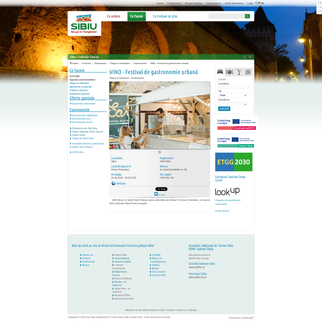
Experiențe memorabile (84, 103)
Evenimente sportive (80, 94)
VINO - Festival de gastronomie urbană (169, 63)
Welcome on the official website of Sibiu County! (149, 310)
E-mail (161, 195)
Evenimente (100, 63)
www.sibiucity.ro (197, 277)
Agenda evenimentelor (82, 79)
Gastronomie (140, 63)
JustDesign (248, 318)
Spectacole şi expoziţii (80, 87)
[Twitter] (245, 258)
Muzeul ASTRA (122, 295)
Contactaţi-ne (213, 3)
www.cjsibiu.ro (196, 267)
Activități (75, 76)
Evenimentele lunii (81, 119)
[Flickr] (242, 258)
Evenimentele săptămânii (85, 115)
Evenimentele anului (82, 122)
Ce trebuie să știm (165, 16)
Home (160, 3)
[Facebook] (242, 255)
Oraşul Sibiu (121, 255)
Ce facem (136, 16)
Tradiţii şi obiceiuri (79, 90)
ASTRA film (77, 152)
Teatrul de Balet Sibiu (83, 138)
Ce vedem (113, 16)
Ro (262, 3)
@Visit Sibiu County (199, 258)
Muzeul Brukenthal (124, 298)
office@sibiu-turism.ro (200, 255)
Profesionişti (174, 3)
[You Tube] (242, 261)
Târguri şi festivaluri (120, 63)
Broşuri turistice (193, 3)
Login (250, 3)
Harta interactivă (234, 3)
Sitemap (192, 310)
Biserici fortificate (123, 278)
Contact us (181, 310)
